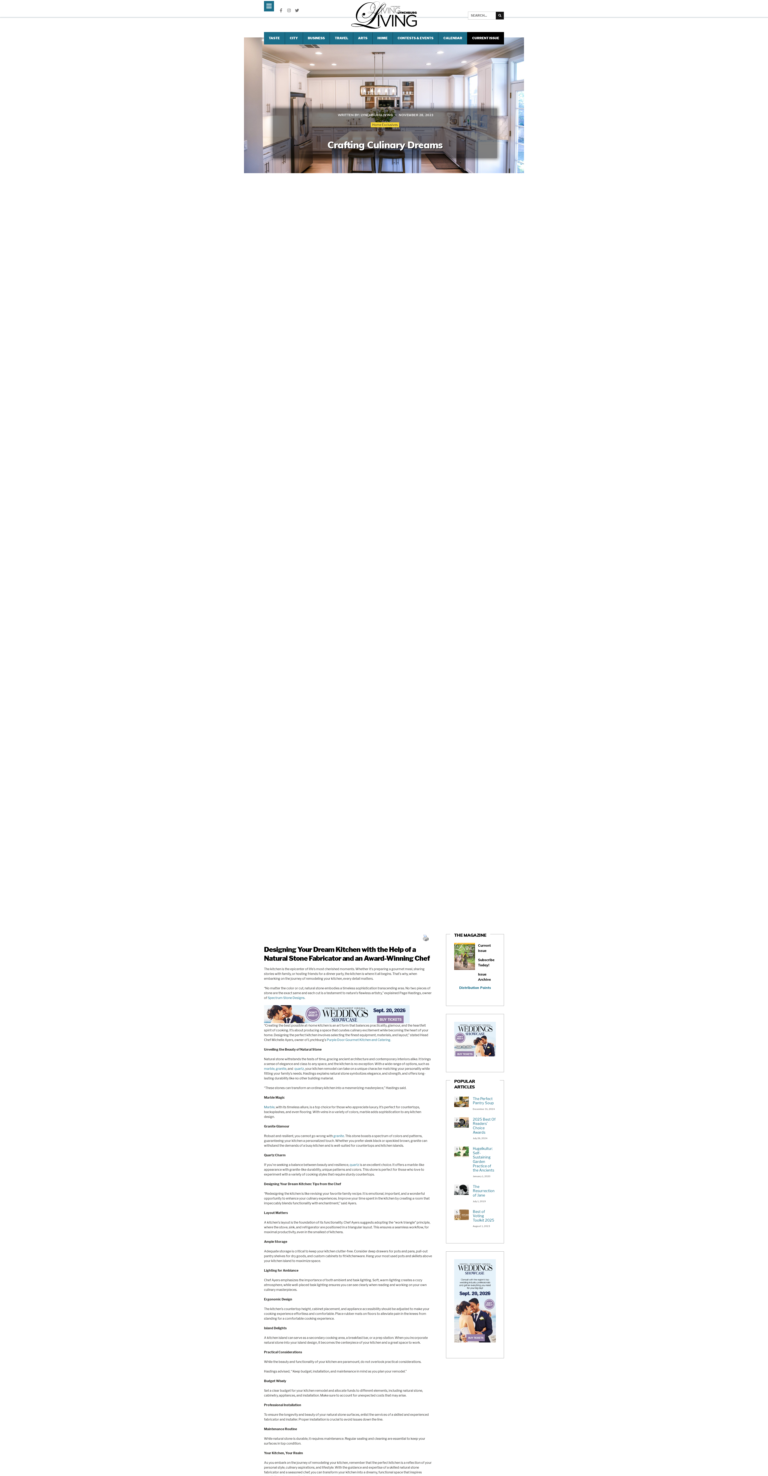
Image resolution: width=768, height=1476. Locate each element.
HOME (382, 38)
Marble (269, 1107)
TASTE (274, 38)
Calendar (452, 38)
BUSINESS (316, 38)
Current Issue (485, 38)
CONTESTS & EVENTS (415, 38)
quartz (299, 1069)
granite (281, 1069)
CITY (294, 38)
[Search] (500, 15)
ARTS (362, 38)
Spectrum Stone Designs (286, 998)
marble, (269, 1069)
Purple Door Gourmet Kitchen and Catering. (359, 1040)
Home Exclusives (385, 125)
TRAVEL (341, 38)
